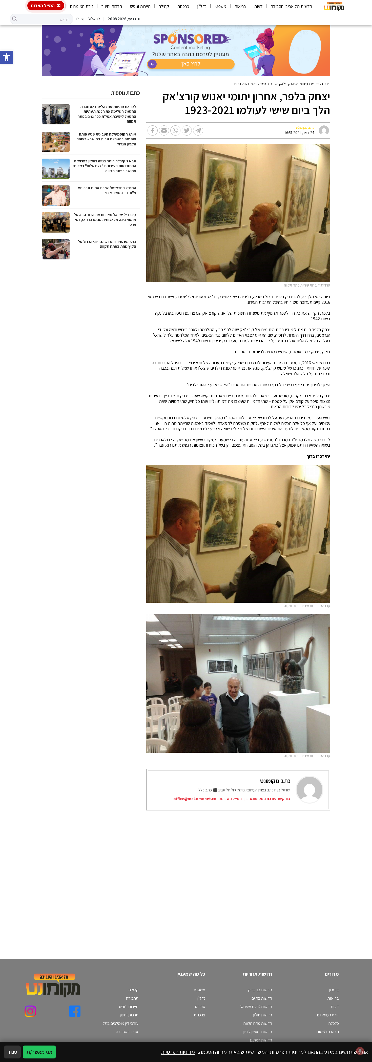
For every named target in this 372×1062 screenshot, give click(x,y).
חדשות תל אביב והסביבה (291, 6)
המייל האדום (43, 5)
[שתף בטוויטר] (187, 130)
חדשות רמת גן (261, 1040)
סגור (12, 1051)
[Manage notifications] (360, 1051)
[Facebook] (75, 1011)
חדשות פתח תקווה (257, 1023)
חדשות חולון (262, 1015)
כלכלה (333, 1023)
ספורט (200, 1006)
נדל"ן (201, 6)
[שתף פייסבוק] (153, 130)
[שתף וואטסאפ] (175, 130)
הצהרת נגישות (327, 1031)
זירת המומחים (81, 6)
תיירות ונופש (140, 6)
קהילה (164, 6)
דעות (258, 6)
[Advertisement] (225, 878)
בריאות (240, 6)
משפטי (220, 6)
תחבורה (132, 998)
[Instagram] (30, 1011)
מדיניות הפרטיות (178, 1051)
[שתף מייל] (164, 130)
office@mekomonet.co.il (196, 798)
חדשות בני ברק (260, 990)
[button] (6, 57)
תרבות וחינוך (111, 6)
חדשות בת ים (261, 998)
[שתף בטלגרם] (198, 130)
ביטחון (334, 990)
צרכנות (183, 6)
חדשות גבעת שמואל (256, 1006)
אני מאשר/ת (39, 1051)
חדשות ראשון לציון (257, 1031)
